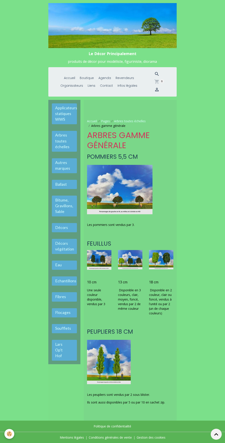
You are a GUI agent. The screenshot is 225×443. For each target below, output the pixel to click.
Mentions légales (72, 437)
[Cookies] (9, 434)
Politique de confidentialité (112, 426)
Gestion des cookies (151, 437)
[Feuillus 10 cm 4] (99, 260)
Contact (106, 85)
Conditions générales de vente (110, 437)
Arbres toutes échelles (130, 121)
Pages (105, 121)
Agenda (104, 78)
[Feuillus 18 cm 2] (161, 259)
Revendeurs (125, 78)
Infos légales (127, 85)
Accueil (69, 78)
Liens (91, 85)
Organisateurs (71, 85)
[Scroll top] (216, 434)
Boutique (87, 78)
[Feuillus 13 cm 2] (130, 259)
